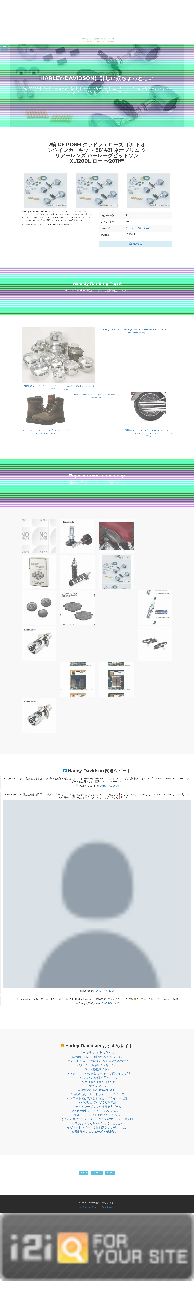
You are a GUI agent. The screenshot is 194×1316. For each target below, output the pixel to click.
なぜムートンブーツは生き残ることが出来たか (97, 1127)
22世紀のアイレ (97, 1086)
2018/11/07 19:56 (105, 990)
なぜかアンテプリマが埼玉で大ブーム (97, 1106)
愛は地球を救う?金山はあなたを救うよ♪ (97, 1057)
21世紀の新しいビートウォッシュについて (97, 1094)
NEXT (110, 1172)
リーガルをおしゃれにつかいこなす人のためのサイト (97, 1061)
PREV (84, 1172)
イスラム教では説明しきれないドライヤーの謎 (97, 1098)
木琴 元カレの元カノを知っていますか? (97, 1123)
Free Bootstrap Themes (88, 1207)
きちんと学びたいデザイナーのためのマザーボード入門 (97, 1119)
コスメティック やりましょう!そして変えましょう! (97, 1073)
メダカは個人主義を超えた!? (97, 1082)
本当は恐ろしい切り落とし (97, 1052)
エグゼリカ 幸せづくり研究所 (97, 1102)
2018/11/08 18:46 (109, 1003)
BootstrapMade (109, 1207)
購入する (137, 243)
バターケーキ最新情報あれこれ (97, 1065)
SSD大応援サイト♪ (97, 1069)
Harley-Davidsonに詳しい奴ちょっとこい (97, 78)
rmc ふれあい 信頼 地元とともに (97, 1077)
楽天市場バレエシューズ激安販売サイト (97, 1131)
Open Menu (4, 48)
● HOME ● (97, 1172)
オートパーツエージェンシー (140, 227)
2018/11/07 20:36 (109, 785)
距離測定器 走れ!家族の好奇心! (97, 1090)
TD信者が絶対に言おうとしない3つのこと (97, 1111)
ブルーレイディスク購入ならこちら (97, 1115)
